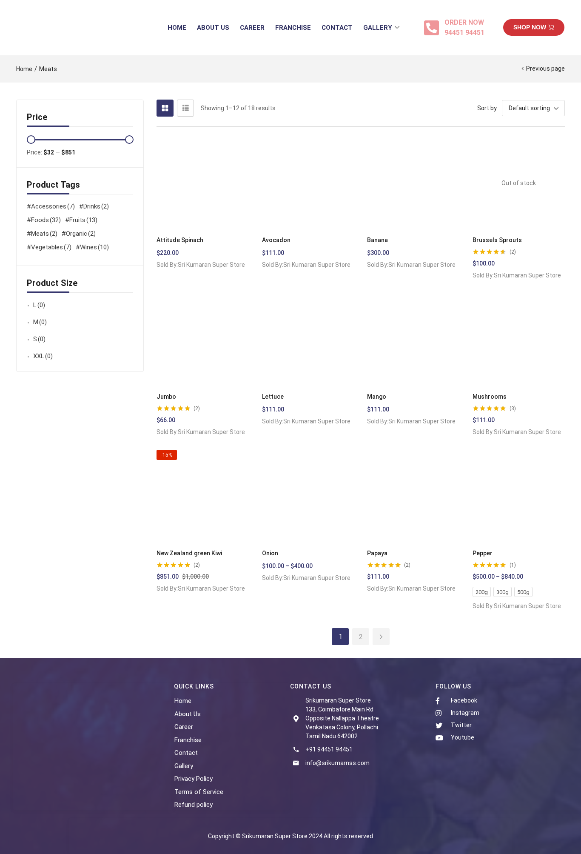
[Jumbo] (203, 339)
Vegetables (51, 247)
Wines (94, 247)
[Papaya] (413, 496)
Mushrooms (490, 396)
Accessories (53, 206)
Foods (46, 220)
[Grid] (165, 108)
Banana (377, 240)
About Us (213, 27)
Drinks (96, 206)
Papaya (377, 553)
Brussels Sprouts (497, 240)
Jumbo (166, 396)
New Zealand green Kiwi (189, 553)
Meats (44, 233)
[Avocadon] (308, 183)
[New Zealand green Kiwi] (203, 496)
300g (502, 592)
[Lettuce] (308, 339)
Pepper (483, 553)
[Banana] (413, 183)
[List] (185, 108)
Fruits (83, 220)
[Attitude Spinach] (203, 183)
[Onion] (308, 496)
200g (482, 592)
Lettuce (273, 396)
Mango (376, 396)
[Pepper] (519, 496)
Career (252, 27)
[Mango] (413, 339)
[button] (533, 27)
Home (177, 27)
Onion (270, 553)
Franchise (293, 27)
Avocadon (276, 240)
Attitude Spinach (180, 240)
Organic (81, 233)
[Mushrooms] (519, 339)
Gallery (377, 27)
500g (523, 592)
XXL (43, 356)
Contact (337, 27)
